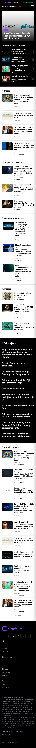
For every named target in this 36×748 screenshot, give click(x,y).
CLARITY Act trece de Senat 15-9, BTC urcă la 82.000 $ (23, 115)
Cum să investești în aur (13, 388)
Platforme (5, 660)
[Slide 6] (32, 13)
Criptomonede (7, 657)
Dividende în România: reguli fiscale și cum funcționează (16, 373)
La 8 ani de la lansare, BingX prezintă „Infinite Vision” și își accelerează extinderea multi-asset (22, 229)
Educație (9, 343)
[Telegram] (29, 636)
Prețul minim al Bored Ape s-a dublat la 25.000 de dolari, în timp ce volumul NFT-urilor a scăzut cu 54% (19, 68)
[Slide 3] (25, 13)
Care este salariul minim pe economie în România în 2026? (17, 435)
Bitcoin (6, 91)
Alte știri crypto (10, 447)
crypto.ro (18, 179)
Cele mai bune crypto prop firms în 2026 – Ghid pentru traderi (17, 415)
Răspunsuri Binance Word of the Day (18, 407)
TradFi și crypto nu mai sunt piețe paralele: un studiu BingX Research (18, 51)
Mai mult (18, 616)
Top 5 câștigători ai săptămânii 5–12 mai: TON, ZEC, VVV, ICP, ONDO (19, 59)
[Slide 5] (30, 13)
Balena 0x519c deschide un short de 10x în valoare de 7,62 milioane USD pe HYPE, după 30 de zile (17, 34)
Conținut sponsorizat (12, 162)
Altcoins (7, 289)
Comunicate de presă (13, 218)
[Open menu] (32, 6)
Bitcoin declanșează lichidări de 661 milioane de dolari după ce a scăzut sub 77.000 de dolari (24, 99)
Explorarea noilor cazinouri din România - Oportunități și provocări (24, 202)
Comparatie (6, 672)
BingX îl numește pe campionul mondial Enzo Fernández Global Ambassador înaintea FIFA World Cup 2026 (23, 250)
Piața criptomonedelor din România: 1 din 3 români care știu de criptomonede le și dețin (23, 270)
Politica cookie (20, 731)
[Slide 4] (27, 13)
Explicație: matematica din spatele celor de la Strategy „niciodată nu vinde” (19, 79)
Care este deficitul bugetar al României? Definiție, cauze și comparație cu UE (16, 425)
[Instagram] (19, 636)
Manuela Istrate (20, 108)
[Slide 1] (21, 13)
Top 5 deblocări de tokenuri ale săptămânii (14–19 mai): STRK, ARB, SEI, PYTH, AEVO (23, 525)
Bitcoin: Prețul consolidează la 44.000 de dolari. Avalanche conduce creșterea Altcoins (23, 309)
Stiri (5, 27)
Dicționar (5, 651)
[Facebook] (4, 636)
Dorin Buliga (19, 318)
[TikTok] (24, 636)
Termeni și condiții (7, 731)
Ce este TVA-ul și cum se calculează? (14, 364)
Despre (4, 681)
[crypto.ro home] (6, 2)
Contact (4, 684)
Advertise (7, 687)
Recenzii (5, 675)
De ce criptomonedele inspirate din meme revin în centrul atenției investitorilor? (23, 188)
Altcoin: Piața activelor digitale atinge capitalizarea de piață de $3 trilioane (24, 326)
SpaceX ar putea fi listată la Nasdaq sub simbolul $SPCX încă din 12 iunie (23, 491)
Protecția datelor (7, 735)
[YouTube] (14, 636)
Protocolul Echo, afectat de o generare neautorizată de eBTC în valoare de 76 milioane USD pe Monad (24, 474)
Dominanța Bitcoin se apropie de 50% (22, 294)
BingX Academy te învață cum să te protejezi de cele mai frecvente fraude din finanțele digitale (17, 353)
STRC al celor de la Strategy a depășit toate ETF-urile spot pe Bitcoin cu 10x (24, 146)
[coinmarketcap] (4, 641)
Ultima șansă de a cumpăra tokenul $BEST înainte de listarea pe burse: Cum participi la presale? (23, 171)
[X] (9, 636)
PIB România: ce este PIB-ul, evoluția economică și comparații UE (18, 397)
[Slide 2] (23, 13)
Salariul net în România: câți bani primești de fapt (16, 381)
